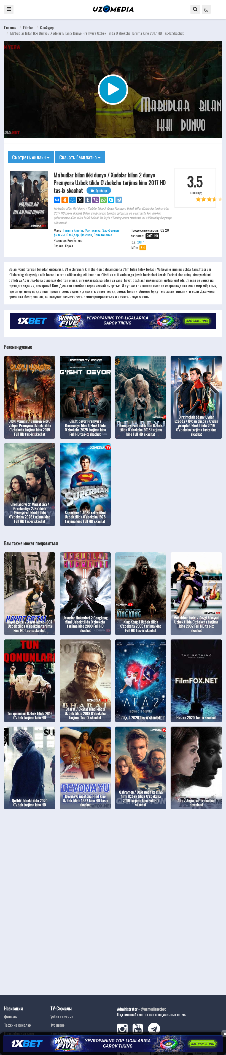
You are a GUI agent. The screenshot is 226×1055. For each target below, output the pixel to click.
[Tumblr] (88, 200)
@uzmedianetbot (153, 1009)
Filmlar (28, 27)
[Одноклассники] (64, 200)
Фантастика (93, 230)
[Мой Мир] (72, 200)
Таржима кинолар (17, 1025)
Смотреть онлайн (29, 157)
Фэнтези (86, 234)
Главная (10, 27)
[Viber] (95, 200)
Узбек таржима (61, 1016)
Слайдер (47, 27)
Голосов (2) (195, 193)
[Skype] (111, 200)
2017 (140, 242)
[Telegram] (118, 200)
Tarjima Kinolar (73, 230)
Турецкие (57, 1025)
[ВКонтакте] (57, 200)
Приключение (103, 234)
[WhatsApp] (103, 200)
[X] (80, 200)
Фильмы (10, 1016)
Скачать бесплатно (78, 157)
